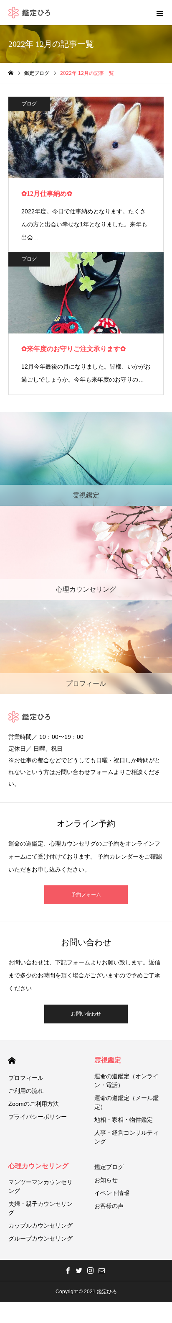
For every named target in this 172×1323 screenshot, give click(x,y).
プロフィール (25, 1077)
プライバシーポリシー (37, 1116)
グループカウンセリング (40, 1238)
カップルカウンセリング (40, 1225)
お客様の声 (109, 1205)
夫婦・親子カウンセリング (40, 1208)
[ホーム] (10, 73)
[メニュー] (159, 12)
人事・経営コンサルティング (126, 1137)
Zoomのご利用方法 (33, 1103)
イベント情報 (111, 1193)
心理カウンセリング (38, 1165)
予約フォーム (86, 894)
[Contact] (101, 1270)
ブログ (29, 104)
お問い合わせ (86, 1014)
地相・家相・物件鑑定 (123, 1119)
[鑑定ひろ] (29, 12)
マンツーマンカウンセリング (40, 1186)
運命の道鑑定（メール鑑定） (126, 1102)
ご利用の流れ (25, 1090)
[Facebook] (67, 1270)
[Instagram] (90, 1270)
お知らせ (106, 1180)
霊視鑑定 (107, 1060)
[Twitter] (79, 1270)
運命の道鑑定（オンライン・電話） (126, 1080)
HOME (11, 1060)
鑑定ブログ (109, 1167)
